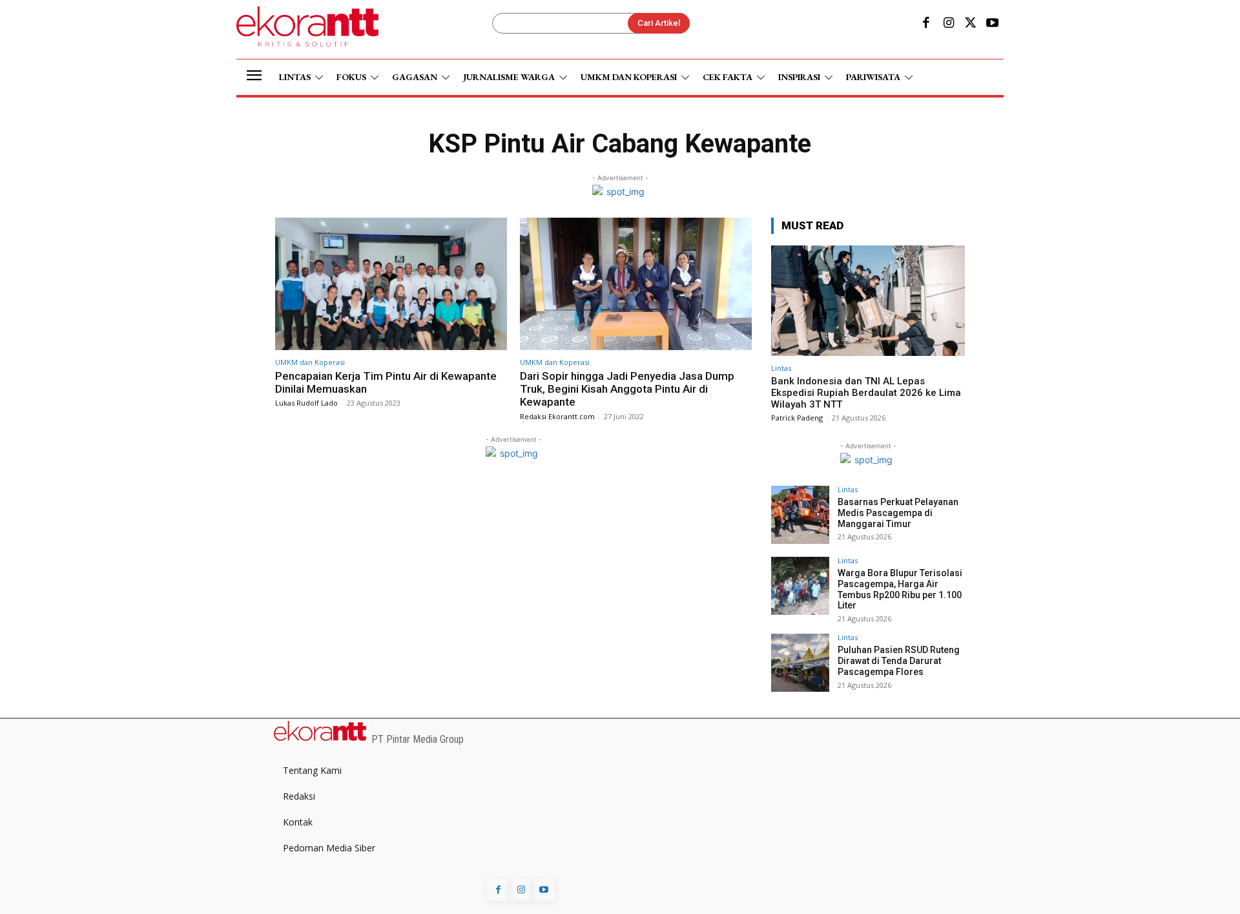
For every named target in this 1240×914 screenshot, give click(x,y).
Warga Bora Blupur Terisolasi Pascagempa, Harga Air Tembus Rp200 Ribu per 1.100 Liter (900, 589)
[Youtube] (993, 24)
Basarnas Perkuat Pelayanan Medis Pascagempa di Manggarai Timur (898, 513)
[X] (971, 24)
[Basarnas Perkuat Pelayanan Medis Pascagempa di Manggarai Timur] (800, 515)
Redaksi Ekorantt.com (557, 416)
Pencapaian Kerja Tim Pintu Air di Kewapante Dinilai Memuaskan (386, 382)
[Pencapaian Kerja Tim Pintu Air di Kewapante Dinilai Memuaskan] (391, 284)
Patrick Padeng (797, 417)
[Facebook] (926, 24)
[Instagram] (948, 24)
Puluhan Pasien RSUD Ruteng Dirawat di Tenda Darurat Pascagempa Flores (899, 661)
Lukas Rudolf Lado (306, 403)
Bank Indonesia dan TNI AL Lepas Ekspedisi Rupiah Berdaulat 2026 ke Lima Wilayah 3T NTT (866, 392)
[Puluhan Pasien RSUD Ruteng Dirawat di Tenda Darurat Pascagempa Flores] (800, 663)
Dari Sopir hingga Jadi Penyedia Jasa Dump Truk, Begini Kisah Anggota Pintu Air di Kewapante (627, 389)
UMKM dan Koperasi (310, 362)
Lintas (781, 367)
